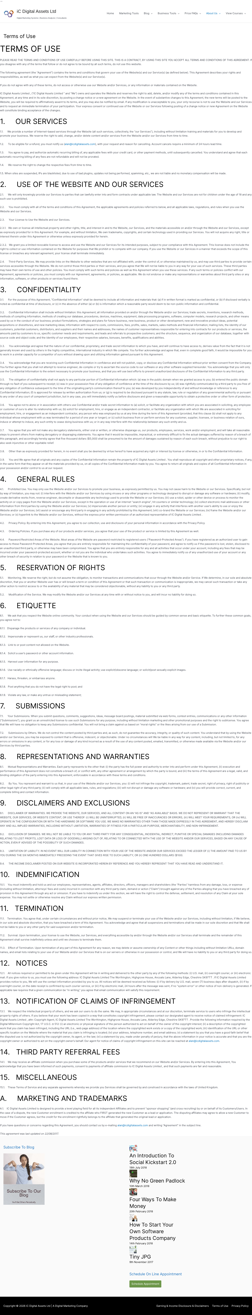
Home (110, 13)
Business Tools (167, 13)
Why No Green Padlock (157, 1181)
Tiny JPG (140, 1257)
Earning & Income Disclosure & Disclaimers (183, 1305)
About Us (211, 13)
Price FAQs (191, 13)
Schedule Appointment (145, 1283)
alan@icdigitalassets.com (80, 144)
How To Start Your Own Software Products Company (152, 1231)
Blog (146, 13)
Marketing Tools (129, 13)
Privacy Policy (240, 1305)
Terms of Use (220, 1305)
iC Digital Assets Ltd (36, 11)
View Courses (234, 13)
